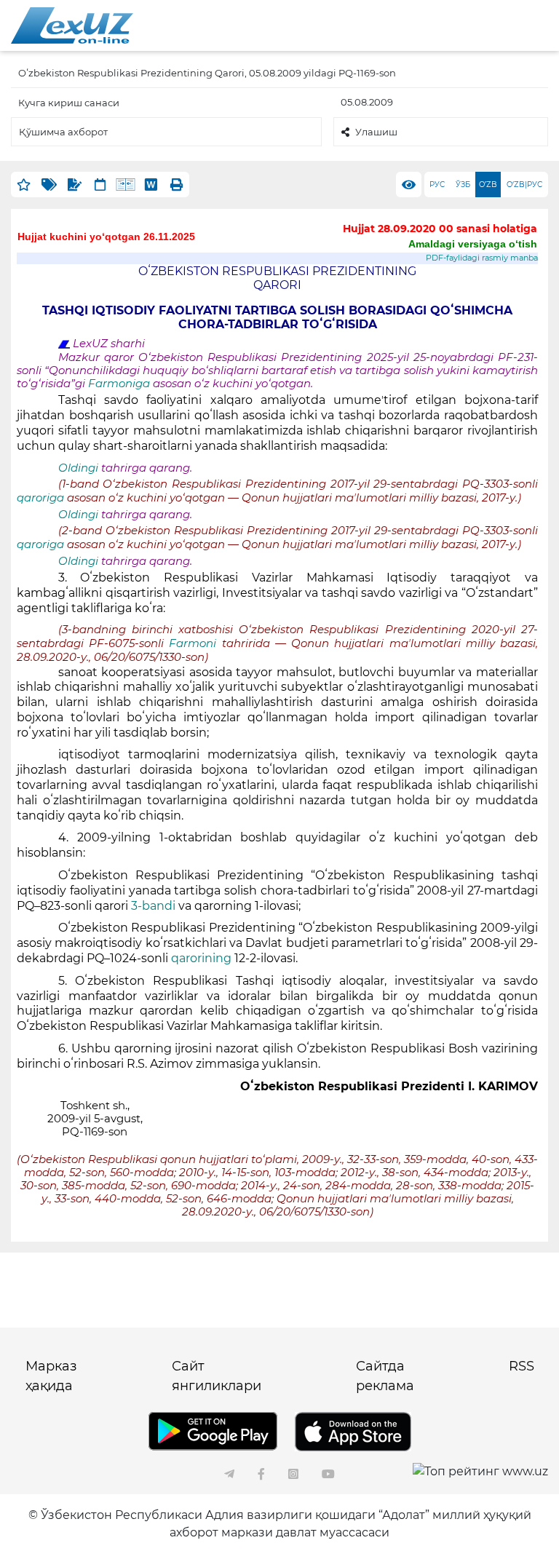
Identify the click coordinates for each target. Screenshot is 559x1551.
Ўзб (463, 184)
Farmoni (195, 643)
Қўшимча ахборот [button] (63, 132)
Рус (437, 184)
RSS (521, 1366)
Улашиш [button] (376, 132)
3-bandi (154, 906)
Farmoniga (120, 383)
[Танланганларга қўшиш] (23, 184)
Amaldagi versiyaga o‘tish (472, 244)
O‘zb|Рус (524, 184)
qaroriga (42, 497)
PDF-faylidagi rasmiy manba (482, 258)
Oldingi (78, 468)
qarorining (201, 958)
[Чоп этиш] (176, 184)
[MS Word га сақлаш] (151, 184)
